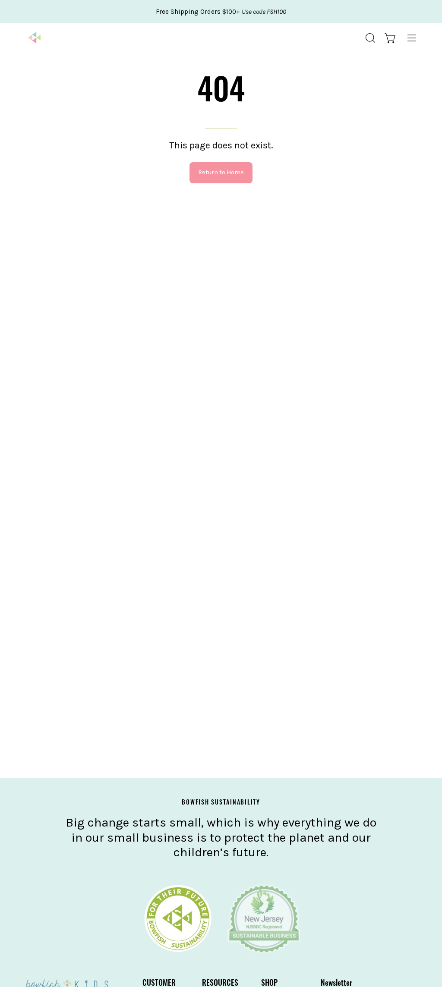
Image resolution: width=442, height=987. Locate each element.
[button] (369, 38)
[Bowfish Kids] (34, 38)
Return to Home (221, 172)
